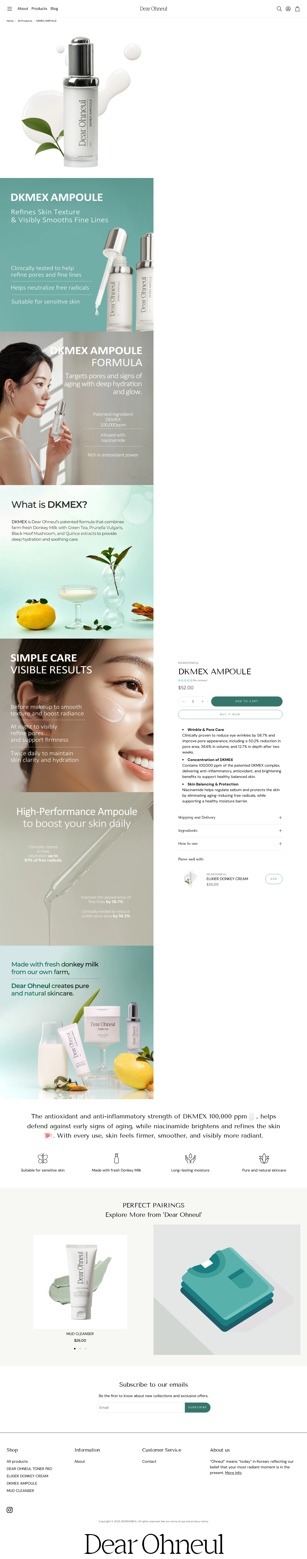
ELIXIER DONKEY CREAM (227, 878)
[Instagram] (10, 1510)
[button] (10, 9)
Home (10, 21)
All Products (25, 21)
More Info (233, 1472)
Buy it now (230, 714)
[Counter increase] (202, 701)
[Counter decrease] (183, 701)
